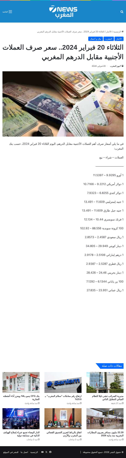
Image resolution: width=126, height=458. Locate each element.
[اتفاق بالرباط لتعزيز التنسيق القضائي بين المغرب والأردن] (63, 418)
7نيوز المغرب (115, 66)
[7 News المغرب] (63, 11)
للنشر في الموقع (10, 452)
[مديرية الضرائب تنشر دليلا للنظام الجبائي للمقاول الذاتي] (105, 382)
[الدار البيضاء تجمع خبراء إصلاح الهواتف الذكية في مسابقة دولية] (21, 418)
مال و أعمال (95, 38)
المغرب (108, 38)
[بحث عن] (122, 12)
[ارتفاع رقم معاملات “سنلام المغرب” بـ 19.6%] (63, 382)
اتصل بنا (24, 452)
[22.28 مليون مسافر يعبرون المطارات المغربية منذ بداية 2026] (105, 418)
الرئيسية (117, 31)
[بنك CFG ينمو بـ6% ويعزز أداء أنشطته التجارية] (21, 382)
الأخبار (109, 31)
